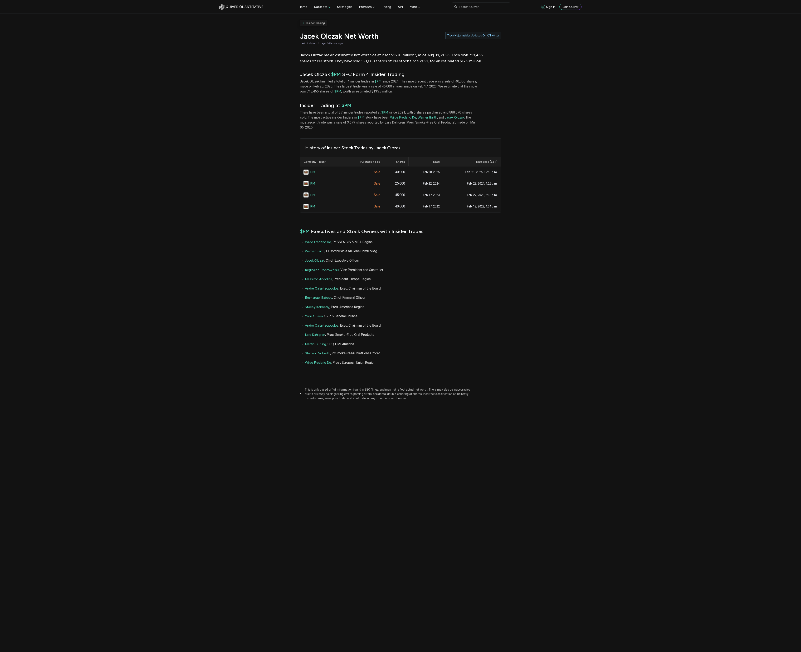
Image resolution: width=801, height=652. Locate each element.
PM (312, 172)
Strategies (344, 7)
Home (302, 7)
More (413, 7)
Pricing (386, 7)
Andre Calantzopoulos (322, 288)
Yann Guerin (314, 316)
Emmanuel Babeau (318, 298)
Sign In (550, 7)
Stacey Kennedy (317, 307)
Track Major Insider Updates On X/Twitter (473, 35)
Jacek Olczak (454, 117)
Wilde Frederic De (403, 117)
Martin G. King (315, 344)
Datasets (320, 7)
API (400, 7)
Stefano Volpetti (317, 353)
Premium (365, 7)
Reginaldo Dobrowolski (322, 270)
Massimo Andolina (318, 279)
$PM (336, 74)
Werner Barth (427, 117)
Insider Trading (315, 23)
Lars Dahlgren (315, 335)
